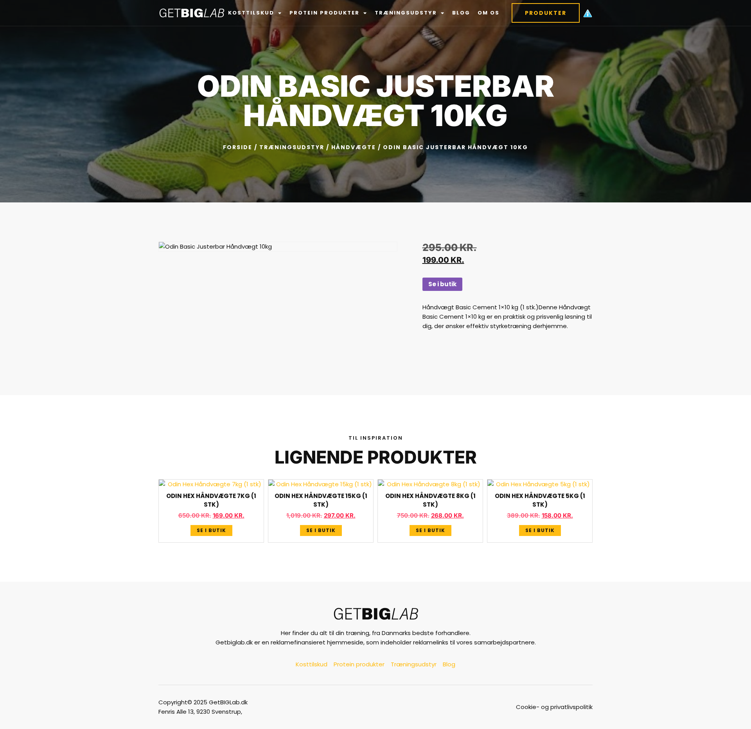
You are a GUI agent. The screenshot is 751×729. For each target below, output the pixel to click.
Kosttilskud (251, 12)
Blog (461, 12)
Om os (488, 12)
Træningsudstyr (406, 12)
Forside (237, 147)
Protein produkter (324, 12)
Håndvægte (353, 147)
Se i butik (442, 284)
